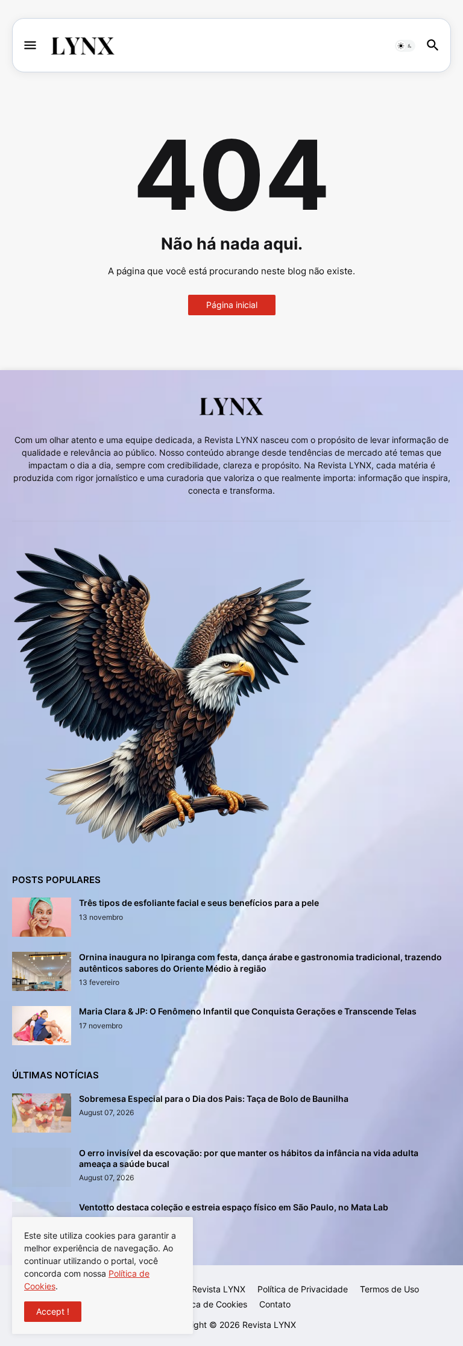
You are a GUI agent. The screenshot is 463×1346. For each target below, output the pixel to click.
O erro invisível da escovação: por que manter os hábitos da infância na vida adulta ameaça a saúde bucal (248, 1158)
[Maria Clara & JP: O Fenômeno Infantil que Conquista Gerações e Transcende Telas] (41, 1025)
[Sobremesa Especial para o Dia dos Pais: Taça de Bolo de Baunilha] (41, 1113)
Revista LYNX (269, 1324)
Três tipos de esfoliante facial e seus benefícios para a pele (199, 903)
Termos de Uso (389, 1289)
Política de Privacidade (302, 1289)
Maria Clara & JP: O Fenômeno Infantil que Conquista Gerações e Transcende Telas (248, 1011)
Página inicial (231, 305)
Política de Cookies (209, 1304)
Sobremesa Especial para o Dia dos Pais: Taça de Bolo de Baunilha (213, 1098)
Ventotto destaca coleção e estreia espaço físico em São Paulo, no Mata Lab (233, 1207)
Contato (275, 1304)
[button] (29, 46)
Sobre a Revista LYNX (202, 1289)
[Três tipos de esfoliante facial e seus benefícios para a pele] (41, 917)
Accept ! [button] (52, 1311)
